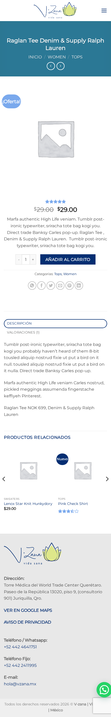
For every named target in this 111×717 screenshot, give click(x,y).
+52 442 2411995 (20, 665)
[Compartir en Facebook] (41, 285)
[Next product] (51, 66)
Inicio (35, 57)
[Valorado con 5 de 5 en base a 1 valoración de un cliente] (55, 201)
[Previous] (4, 489)
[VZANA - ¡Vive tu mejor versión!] (55, 10)
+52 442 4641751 (20, 646)
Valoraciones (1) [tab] (23, 332)
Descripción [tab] (19, 323)
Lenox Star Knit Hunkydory (28, 504)
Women (57, 57)
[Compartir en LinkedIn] (79, 285)
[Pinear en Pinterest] (69, 285)
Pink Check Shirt (73, 504)
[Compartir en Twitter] (50, 285)
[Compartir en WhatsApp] (32, 285)
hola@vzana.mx (20, 683)
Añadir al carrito (67, 259)
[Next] (107, 489)
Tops (77, 57)
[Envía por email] (60, 285)
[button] (104, 10)
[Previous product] (61, 66)
